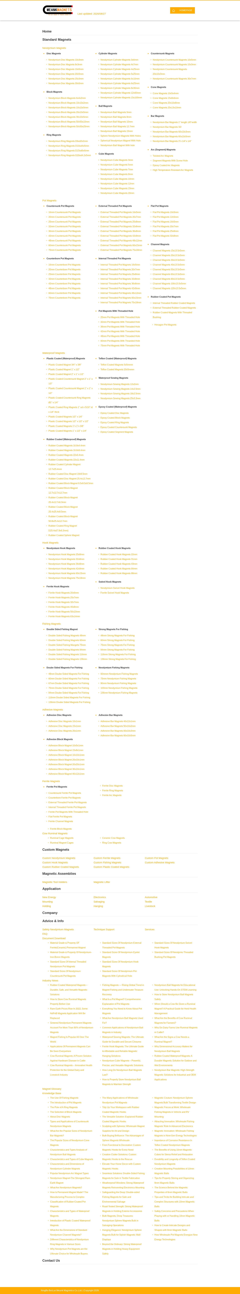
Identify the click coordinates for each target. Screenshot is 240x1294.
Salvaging (99, 901)
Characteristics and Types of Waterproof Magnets (69, 1213)
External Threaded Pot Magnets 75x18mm (121, 250)
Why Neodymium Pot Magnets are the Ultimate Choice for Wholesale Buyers (69, 1251)
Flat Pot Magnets (159, 206)
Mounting (47, 901)
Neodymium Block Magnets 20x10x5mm (68, 112)
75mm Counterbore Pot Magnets (64, 298)
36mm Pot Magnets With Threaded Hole (120, 327)
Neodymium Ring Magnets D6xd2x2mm (68, 141)
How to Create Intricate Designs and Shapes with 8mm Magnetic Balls (172, 1227)
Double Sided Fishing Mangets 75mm (67, 645)
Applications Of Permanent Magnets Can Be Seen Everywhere (70, 1048)
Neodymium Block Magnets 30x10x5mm (68, 117)
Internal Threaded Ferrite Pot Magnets (67, 807)
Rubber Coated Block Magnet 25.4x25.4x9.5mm (63, 509)
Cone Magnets (158, 87)
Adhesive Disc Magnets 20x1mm (64, 731)
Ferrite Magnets (51, 781)
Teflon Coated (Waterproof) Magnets (118, 358)
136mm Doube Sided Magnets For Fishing (69, 702)
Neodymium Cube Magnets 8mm (117, 174)
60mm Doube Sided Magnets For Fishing (68, 678)
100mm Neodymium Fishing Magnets (119, 688)
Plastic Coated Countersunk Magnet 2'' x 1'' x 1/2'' (70, 381)
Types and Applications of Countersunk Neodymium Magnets (69, 1123)
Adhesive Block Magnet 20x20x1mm (66, 764)
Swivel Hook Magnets (110, 582)
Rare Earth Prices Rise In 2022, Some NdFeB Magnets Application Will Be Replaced (69, 1013)
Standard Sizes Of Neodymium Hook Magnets (120, 964)
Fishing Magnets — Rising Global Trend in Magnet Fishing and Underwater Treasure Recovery (123, 990)
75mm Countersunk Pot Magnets (64, 250)
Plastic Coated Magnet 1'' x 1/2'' (64, 369)
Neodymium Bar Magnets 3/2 (167, 127)
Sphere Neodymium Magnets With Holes (121, 136)
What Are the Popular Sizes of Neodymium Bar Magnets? (71, 1133)
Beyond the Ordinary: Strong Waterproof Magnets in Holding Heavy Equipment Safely (121, 1249)
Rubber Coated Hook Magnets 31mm (119, 559)
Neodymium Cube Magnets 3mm (117, 160)
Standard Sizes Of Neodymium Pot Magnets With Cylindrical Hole (119, 973)
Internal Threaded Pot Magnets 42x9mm (120, 288)
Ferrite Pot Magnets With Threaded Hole (68, 812)
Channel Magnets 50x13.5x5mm (169, 269)
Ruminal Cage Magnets (61, 838)
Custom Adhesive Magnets (160, 862)
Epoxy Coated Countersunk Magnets (119, 427)
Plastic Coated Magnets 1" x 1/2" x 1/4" (67, 431)
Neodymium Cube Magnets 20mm (117, 193)
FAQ (44, 934)
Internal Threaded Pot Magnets (115, 258)
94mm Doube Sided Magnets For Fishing (68, 693)
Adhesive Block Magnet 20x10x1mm (66, 760)
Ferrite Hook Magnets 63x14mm (64, 616)
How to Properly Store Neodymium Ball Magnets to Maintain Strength (121, 1081)
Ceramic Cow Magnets (113, 838)
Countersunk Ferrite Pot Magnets (64, 793)
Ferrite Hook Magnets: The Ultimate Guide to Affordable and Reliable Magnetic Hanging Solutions (123, 1051)
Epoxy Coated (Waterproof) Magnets (118, 407)
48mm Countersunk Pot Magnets (64, 240)
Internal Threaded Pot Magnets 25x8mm (120, 274)
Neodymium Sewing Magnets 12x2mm (120, 384)
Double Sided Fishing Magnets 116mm (67, 654)
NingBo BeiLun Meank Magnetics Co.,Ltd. (61, 1290)
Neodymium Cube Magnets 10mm (117, 179)
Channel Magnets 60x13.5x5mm (169, 274)
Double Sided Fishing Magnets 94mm (67, 650)
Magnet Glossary (51, 1088)
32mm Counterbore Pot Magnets (64, 279)
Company (50, 913)
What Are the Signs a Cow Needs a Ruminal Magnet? (171, 1039)
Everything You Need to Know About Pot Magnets (122, 1011)
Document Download (54, 938)
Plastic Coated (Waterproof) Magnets (66, 358)
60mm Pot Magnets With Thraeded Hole (120, 341)
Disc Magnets (54, 53)
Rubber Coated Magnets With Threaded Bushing (172, 314)
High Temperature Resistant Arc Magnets (173, 170)
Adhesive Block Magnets (60, 739)
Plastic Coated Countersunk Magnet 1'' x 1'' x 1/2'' (70, 390)
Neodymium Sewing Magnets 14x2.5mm (120, 389)
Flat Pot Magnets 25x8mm (165, 231)
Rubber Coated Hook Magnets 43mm (119, 564)
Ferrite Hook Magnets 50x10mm (64, 611)
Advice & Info (53, 921)
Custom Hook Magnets (55, 862)
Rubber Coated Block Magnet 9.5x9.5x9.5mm (70, 483)
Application (51, 889)
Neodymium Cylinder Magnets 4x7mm (119, 64)
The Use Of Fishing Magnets (64, 1098)
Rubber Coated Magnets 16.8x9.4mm (66, 450)
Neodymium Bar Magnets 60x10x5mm (171, 136)
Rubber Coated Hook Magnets (115, 548)
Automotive (151, 897)
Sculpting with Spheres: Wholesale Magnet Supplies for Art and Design (123, 1128)
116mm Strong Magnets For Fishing (118, 654)
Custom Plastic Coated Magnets (111, 867)
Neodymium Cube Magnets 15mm (117, 188)
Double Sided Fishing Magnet (62, 629)
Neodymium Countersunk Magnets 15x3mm (174, 64)
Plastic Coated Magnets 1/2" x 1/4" (65, 417)
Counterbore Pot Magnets (60, 258)
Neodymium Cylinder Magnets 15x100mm (121, 97)
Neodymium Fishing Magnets (114, 667)
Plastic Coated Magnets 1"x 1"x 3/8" (66, 426)
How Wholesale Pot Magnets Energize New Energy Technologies (176, 1237)
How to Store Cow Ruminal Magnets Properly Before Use (68, 1001)
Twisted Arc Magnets (163, 156)
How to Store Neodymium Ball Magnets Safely (173, 996)
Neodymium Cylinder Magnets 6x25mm (120, 83)
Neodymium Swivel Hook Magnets (118, 588)
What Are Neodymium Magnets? (66, 1187)
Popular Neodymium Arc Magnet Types (69, 1173)
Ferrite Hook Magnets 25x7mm (63, 597)
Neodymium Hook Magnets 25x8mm (66, 554)
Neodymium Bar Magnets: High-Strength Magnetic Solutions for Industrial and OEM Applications (175, 1075)
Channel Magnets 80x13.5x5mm (169, 279)
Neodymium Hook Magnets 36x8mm (66, 564)
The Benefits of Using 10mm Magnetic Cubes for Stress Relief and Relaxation (173, 1152)
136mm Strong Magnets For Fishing (118, 659)
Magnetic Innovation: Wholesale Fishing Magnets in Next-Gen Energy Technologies (175, 1133)
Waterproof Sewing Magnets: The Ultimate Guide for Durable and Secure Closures (123, 1039)
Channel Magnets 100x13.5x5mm (169, 283)
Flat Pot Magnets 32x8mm (165, 236)
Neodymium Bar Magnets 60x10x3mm (171, 132)
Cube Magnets (106, 154)
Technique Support (104, 929)
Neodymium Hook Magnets (61, 548)
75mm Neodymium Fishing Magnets (118, 678)
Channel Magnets (160, 244)
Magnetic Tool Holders (54, 882)
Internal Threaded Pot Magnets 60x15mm (121, 298)
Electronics (100, 897)
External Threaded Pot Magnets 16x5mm (121, 212)
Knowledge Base (51, 1093)
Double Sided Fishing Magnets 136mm (67, 659)
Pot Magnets (49, 200)
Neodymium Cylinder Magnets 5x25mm (120, 74)
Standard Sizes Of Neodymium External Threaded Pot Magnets (121, 945)
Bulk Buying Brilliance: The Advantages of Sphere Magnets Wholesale (123, 1138)
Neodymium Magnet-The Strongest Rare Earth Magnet (70, 1180)
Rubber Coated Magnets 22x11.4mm (66, 460)
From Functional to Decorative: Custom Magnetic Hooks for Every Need (121, 1147)
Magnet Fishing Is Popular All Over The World (69, 1039)
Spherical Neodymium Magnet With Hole (121, 140)
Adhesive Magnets (52, 709)
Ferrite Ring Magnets (112, 790)
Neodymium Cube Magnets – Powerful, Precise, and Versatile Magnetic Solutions (122, 1063)
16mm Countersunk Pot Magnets (64, 212)
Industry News (50, 980)
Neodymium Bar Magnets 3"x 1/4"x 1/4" (172, 141)
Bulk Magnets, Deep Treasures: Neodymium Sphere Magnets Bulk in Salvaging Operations (120, 1221)
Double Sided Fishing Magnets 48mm (67, 635)
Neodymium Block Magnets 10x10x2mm (68, 103)
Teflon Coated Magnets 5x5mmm (117, 365)
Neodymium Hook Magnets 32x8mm (66, 559)
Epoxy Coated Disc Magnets (115, 413)
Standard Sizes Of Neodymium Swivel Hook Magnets (173, 945)
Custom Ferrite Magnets (107, 858)
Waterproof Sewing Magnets (113, 378)
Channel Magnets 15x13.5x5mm (169, 250)
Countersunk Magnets (162, 53)
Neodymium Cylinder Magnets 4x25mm (120, 69)
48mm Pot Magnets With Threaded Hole (120, 336)
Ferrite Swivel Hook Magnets (115, 593)
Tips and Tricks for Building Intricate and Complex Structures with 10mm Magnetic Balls (174, 1202)
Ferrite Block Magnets (61, 829)
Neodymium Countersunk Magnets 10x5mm (174, 60)
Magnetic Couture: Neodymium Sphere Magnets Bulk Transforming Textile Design (175, 1100)
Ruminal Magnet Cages (61, 843)
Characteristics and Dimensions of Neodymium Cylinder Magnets (67, 1166)
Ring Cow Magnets (111, 843)
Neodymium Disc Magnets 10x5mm (65, 69)
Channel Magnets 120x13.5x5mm (169, 288)
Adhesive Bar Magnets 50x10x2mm (118, 726)
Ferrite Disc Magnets (112, 786)
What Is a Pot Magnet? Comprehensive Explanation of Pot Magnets (121, 1001)
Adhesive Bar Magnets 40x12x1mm (118, 721)
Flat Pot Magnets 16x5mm (165, 222)
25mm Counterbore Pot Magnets (64, 274)
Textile (148, 901)
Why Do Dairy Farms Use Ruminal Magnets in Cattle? (176, 1029)
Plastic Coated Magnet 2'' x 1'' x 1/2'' (66, 374)
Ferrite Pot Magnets (57, 787)
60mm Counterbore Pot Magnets (64, 293)
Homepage (185, 10)
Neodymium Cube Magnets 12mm (117, 183)
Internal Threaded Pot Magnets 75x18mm (121, 302)
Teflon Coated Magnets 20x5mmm (117, 369)
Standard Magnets (56, 39)
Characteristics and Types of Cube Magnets (71, 1159)
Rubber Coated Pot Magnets (166, 297)
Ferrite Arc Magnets (111, 795)
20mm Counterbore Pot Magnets (64, 269)
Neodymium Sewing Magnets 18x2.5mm (120, 393)
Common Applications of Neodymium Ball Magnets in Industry (122, 1029)
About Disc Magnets (60, 1117)
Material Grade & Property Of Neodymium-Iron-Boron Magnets (71, 954)
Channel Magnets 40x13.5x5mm (169, 265)
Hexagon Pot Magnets (165, 325)
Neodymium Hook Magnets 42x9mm (66, 568)
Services (149, 929)
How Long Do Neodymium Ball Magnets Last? (122, 1072)
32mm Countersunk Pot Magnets (64, 226)
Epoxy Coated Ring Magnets (115, 422)
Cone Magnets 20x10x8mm (166, 103)
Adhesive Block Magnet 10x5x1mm (65, 745)
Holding (46, 906)
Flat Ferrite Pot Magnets (60, 816)
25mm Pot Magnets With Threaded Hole (120, 317)
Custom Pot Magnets (156, 858)
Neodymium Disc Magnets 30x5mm (65, 83)
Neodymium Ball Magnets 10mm (117, 122)
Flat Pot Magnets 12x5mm (165, 217)
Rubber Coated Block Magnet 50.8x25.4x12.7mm (63, 518)
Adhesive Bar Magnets (110, 715)
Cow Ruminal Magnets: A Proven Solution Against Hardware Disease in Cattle (70, 1058)
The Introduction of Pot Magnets (65, 1102)
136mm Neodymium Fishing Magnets (119, 693)
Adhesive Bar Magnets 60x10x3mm (118, 731)
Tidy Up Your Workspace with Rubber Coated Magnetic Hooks (120, 1109)
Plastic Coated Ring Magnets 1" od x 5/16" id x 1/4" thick (70, 409)
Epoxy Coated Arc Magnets (166, 165)
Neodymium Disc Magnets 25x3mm (65, 78)
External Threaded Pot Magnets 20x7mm (121, 217)
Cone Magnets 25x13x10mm (167, 107)
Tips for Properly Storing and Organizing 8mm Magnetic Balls (174, 1180)
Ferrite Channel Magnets (60, 821)
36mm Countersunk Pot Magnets (64, 231)
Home (47, 31)
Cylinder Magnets (108, 53)
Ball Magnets (105, 106)
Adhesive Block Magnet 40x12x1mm (66, 774)
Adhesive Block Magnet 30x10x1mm (66, 769)
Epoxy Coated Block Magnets (115, 418)
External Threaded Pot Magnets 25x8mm (121, 222)
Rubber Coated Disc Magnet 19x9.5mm (67, 474)
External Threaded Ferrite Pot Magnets (67, 802)
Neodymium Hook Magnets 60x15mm (67, 573)
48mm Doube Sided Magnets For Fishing (68, 674)
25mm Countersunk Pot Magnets (64, 222)
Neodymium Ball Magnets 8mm (116, 117)
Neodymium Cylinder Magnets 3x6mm (119, 60)
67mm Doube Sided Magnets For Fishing (68, 683)
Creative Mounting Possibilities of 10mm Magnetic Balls (174, 1171)
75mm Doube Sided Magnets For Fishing (68, 688)
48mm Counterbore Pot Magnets (64, 288)
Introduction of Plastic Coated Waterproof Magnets (70, 1223)
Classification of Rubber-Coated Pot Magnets (68, 1204)
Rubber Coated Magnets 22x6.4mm (65, 455)
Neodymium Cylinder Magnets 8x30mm (120, 88)
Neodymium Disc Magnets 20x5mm (65, 74)
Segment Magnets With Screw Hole (170, 160)
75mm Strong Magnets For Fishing (118, 645)
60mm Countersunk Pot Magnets (64, 245)
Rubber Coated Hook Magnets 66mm (119, 568)
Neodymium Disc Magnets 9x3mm (65, 64)
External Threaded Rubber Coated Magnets (174, 308)
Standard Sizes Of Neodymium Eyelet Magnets (120, 954)
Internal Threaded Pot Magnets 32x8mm (120, 279)
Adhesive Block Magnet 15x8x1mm (65, 750)
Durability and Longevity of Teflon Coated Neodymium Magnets (174, 1161)
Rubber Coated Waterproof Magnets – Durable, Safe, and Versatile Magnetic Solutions (68, 990)
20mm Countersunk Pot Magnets (64, 217)
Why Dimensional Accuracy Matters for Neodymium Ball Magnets (173, 1048)
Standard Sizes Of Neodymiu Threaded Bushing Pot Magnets (173, 954)
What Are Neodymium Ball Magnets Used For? (122, 1020)
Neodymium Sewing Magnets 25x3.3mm (120, 398)
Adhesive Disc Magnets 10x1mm (64, 721)
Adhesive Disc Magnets (59, 715)
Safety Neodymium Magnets (58, 929)
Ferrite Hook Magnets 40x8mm (63, 607)
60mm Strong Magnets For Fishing (118, 640)
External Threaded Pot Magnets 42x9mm (121, 236)
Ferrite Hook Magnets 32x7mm (63, 602)
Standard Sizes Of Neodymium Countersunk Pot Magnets (65, 973)
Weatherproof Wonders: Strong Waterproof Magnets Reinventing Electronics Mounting (123, 1185)
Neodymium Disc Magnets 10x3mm (65, 60)
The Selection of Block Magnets (65, 1112)
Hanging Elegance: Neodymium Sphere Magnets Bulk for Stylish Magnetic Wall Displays (122, 1235)
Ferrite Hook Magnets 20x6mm (63, 593)
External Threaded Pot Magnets (115, 206)
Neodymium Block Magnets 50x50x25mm (68, 126)
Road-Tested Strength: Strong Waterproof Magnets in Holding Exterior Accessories (122, 1208)
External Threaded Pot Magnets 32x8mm (121, 226)
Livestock (150, 906)
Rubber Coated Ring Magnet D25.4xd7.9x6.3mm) (62, 528)
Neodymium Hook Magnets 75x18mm (67, 578)
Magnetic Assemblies (59, 873)
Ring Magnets (54, 135)
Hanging (98, 906)
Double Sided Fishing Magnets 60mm (67, 640)
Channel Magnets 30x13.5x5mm (169, 260)
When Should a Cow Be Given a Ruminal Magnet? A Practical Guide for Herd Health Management (175, 1009)
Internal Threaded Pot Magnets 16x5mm (120, 265)
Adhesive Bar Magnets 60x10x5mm (118, 735)
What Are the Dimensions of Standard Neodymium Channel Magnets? (68, 1232)
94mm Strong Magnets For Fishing (118, 650)
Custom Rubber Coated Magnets (60, 867)
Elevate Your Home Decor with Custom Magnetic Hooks (121, 1166)
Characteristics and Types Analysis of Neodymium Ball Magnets (68, 1152)
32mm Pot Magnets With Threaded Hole (120, 322)
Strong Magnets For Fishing (113, 629)
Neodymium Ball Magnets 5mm (116, 112)
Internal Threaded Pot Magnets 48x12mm (121, 293)
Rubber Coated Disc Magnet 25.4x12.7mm (69, 478)
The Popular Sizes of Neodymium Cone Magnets (69, 1142)
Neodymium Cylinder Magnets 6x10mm (120, 78)
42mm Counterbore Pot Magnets (64, 283)
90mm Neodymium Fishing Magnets (118, 683)
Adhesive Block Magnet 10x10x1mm (66, 755)
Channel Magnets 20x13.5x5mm (169, 255)
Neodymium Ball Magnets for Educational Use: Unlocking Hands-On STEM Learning (175, 987)
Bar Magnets (157, 116)
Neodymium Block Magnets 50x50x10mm (68, 122)
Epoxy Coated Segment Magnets (117, 432)
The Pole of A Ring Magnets (64, 1107)
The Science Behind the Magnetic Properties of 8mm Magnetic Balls (171, 1189)
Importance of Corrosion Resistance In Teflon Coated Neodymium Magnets (173, 1142)
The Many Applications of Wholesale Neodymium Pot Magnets (120, 1100)
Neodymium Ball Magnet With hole (118, 145)
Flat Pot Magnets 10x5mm (165, 212)
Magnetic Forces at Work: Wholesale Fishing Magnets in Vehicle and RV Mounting (172, 1112)
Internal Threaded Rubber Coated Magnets (174, 303)
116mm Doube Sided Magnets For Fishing (69, 697)
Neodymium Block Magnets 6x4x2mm (67, 98)
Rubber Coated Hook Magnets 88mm (119, 573)
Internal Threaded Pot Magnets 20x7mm (120, 269)
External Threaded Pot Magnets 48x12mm (121, 240)
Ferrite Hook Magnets (58, 586)
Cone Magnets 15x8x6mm (166, 98)
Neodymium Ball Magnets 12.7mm (117, 126)
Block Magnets (54, 92)
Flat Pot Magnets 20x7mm (165, 226)
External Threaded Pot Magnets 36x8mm (121, 231)
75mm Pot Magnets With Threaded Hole (120, 345)
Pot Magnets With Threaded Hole (116, 311)
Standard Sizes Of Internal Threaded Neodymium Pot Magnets (68, 964)
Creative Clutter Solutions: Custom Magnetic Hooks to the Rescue (119, 1156)
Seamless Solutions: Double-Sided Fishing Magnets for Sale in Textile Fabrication (123, 1175)
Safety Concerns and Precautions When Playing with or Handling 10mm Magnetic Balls (174, 1216)
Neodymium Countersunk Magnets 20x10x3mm (170, 71)
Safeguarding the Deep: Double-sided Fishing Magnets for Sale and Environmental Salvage (121, 1197)
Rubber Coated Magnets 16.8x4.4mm (66, 445)
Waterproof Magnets (53, 353)
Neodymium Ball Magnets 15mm (117, 131)
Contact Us (51, 1260)
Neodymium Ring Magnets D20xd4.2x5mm (69, 155)
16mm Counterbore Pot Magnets (64, 265)
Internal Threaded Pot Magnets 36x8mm (120, 283)
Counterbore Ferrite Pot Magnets (64, 798)
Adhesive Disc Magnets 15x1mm (64, 726)
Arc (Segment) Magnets (163, 149)
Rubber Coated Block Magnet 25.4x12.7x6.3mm (63, 499)
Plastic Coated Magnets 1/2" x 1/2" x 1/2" (68, 421)
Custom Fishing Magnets (107, 862)
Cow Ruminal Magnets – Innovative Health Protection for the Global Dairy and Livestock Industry (71, 1070)
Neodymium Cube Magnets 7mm (117, 169)
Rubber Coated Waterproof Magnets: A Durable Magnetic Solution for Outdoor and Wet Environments (175, 1061)
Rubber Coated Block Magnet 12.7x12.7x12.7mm (63, 490)
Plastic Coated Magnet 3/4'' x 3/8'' (64, 365)
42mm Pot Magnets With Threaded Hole (120, 331)
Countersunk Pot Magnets (60, 206)
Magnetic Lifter (102, 882)
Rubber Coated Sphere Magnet (63, 535)
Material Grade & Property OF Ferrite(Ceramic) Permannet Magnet (68, 945)
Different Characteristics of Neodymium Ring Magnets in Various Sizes (69, 1241)
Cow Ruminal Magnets (55, 833)
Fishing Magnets (51, 623)
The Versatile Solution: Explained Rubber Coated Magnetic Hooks (122, 1119)
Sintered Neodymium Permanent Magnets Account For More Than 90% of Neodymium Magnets (71, 1027)
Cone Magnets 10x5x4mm (166, 93)
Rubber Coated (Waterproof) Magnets (66, 439)
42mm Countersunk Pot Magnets (64, 236)
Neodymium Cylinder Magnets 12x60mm (121, 93)
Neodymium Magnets (54, 48)
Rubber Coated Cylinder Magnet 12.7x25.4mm (64, 466)
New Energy (49, 897)
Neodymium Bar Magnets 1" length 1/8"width (175, 122)
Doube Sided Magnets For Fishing (64, 667)
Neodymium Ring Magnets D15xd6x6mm (68, 150)
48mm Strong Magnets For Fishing (118, 635)
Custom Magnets (55, 849)
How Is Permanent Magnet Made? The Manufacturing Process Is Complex (69, 1194)
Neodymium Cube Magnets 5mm (117, 165)
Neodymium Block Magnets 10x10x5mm (68, 107)
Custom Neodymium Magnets (58, 858)
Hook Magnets (50, 542)
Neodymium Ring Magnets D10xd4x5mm (68, 146)
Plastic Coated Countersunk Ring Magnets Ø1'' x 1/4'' (69, 400)
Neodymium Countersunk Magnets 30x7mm (174, 78)
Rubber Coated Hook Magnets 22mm (119, 554)
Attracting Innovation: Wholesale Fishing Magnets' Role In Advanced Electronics (174, 1123)
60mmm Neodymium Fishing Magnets (119, 674)
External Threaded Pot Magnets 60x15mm (121, 245)
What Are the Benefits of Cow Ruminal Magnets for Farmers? (173, 1020)
